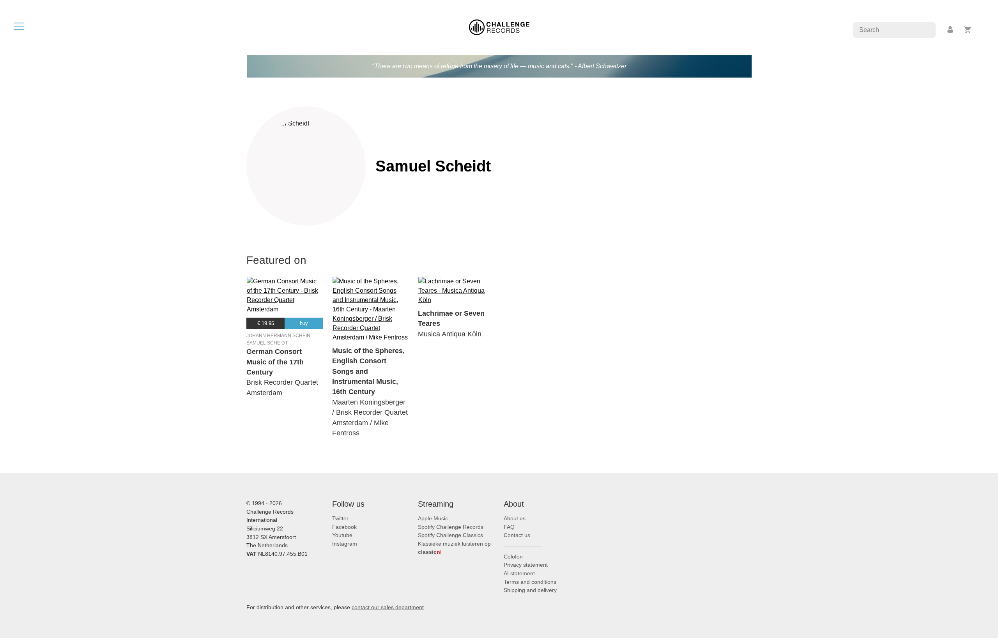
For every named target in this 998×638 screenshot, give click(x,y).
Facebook (344, 527)
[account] (950, 30)
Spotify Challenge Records (450, 527)
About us (515, 518)
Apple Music (433, 518)
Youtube (342, 535)
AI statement (519, 573)
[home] (499, 26)
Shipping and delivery (530, 590)
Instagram (344, 544)
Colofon (513, 556)
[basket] (968, 30)
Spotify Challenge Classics (450, 535)
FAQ (509, 527)
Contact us (517, 535)
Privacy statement (526, 565)
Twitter (340, 518)
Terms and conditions (530, 582)
